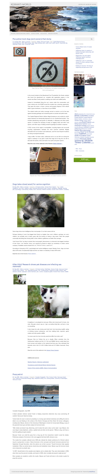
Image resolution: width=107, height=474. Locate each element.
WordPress (92, 471)
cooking (85, 120)
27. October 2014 (17, 41)
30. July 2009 (16, 377)
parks (44, 43)
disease (61, 270)
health (93, 122)
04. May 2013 (16, 269)
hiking (76, 124)
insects (89, 124)
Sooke (19, 44)
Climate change (79, 120)
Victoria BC (28, 44)
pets (14, 189)
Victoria (48, 350)
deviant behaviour (17, 43)
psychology (18, 189)
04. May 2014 (16, 187)
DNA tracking (28, 43)
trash (23, 44)
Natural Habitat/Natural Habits (20, 33)
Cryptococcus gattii (54, 270)
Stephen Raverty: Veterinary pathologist (38, 362)
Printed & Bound (53, 33)
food (84, 122)
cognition (26, 188)
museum (86, 127)
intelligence (54, 188)
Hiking (38, 41)
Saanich (77, 134)
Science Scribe (35, 33)
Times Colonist (55, 350)
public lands (49, 43)
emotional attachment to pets (40, 188)
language (60, 188)
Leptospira (24, 271)
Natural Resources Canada (84, 128)
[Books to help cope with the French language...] (90, 79)
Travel (88, 135)
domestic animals (17, 271)
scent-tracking (24, 189)
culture (89, 120)
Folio (47, 377)
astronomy (81, 114)
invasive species (90, 125)
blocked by (85, 159)
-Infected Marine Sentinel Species (41, 365)
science (41, 271)
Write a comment (26, 41)
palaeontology (87, 130)
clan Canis (21, 188)
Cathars (80, 119)
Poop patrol (18, 374)
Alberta (76, 114)
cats (39, 270)
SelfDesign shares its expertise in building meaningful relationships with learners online (85, 52)
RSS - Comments (80, 151)
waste (32, 44)
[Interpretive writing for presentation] (90, 90)
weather (92, 142)
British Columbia (81, 116)
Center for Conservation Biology (23, 378)
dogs (33, 43)
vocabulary (66, 189)
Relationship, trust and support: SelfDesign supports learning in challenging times (83, 57)
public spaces (55, 43)
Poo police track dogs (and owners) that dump (32, 39)
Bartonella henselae (32, 270)
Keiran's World (21, 4)
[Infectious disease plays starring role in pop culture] (79, 79)
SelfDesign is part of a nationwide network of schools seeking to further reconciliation (85, 62)
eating (80, 122)
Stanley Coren (32, 189)
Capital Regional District (59, 41)
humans (49, 188)
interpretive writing (39, 378)
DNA (23, 43)
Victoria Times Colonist (50, 187)
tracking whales (50, 378)
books (93, 114)
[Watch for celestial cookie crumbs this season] (79, 90)
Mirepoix (81, 127)
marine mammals (32, 271)
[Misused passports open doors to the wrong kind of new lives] (79, 102)
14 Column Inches (39, 187)
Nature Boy (79, 130)
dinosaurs (77, 122)
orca (45, 378)
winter (76, 144)
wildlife (66, 271)
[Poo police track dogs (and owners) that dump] (19, 56)
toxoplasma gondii (48, 271)
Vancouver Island (45, 41)
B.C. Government (88, 114)
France (88, 122)
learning (65, 188)
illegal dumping (38, 43)
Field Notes (43, 33)
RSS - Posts (79, 148)
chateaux (90, 119)
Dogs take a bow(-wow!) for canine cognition (31, 184)
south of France (80, 135)
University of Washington (61, 378)
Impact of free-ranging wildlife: (42, 368)
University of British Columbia (44, 189)
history (80, 124)
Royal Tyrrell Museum (87, 132)
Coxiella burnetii (45, 270)
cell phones (85, 119)
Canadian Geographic (40, 377)
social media (89, 133)
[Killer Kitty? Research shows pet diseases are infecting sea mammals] (19, 284)
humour (85, 124)
